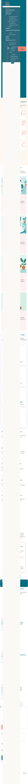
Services (8, 14)
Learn (7, 36)
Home (7, 2)
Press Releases (12, 44)
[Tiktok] (2, 768)
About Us (9, 12)
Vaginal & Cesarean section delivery (13, 20)
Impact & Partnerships (13, 30)
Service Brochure (12, 42)
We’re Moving (8, 5)
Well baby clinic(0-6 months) (13, 25)
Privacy (24, 773)
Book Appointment (22, 49)
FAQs (7, 38)
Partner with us (12, 34)
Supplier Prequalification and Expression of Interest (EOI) (14, 58)
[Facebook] (2, 764)
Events (8, 28)
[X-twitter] (20, 764)
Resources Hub (10, 40)
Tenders (11, 52)
